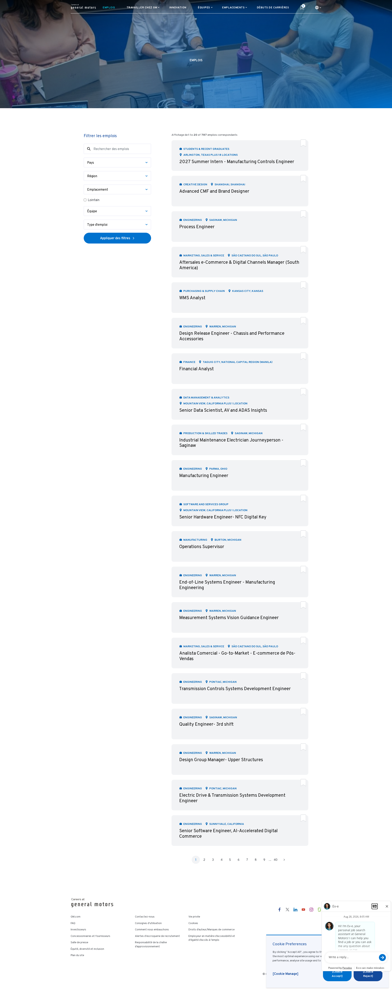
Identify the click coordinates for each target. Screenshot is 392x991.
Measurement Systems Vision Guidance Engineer (229, 617)
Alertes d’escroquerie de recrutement (157, 936)
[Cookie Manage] (285, 974)
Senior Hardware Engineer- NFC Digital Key (222, 517)
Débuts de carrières (273, 7)
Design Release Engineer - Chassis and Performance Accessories (231, 335)
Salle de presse (79, 942)
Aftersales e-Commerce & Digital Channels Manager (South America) (239, 264)
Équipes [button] (204, 7)
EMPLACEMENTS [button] (233, 7)
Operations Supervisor (201, 546)
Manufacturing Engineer (203, 475)
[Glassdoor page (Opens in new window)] (319, 909)
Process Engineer (197, 226)
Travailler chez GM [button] (142, 7)
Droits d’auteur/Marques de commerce (211, 929)
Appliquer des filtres (115, 238)
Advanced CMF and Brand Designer (214, 191)
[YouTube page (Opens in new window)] (303, 909)
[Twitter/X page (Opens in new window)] (287, 909)
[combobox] (117, 162)
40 (275, 860)
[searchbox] (115, 162)
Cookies (193, 923)
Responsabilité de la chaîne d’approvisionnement (151, 944)
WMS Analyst (192, 297)
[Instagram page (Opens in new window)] (311, 909)
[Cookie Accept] (337, 974)
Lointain (93, 200)
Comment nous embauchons (152, 929)
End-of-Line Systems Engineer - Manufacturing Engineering (227, 584)
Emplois (110, 7)
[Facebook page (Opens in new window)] (279, 909)
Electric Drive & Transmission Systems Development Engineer (232, 797)
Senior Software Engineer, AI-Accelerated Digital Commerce (228, 833)
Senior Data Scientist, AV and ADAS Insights (223, 410)
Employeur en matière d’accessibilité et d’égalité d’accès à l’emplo (211, 938)
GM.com (75, 916)
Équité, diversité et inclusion (87, 949)
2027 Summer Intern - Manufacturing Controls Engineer (236, 161)
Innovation (177, 7)
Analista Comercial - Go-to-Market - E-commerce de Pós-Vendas (237, 655)
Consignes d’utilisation (148, 923)
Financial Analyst (196, 368)
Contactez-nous (145, 916)
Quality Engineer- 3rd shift (206, 724)
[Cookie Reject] (368, 974)
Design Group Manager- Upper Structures (221, 759)
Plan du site (77, 955)
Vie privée (194, 916)
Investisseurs (78, 929)
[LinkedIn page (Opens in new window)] (295, 909)
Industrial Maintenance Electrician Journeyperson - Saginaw (231, 442)
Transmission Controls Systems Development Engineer (235, 688)
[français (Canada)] (318, 7)
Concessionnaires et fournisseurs (90, 936)
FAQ (73, 923)
